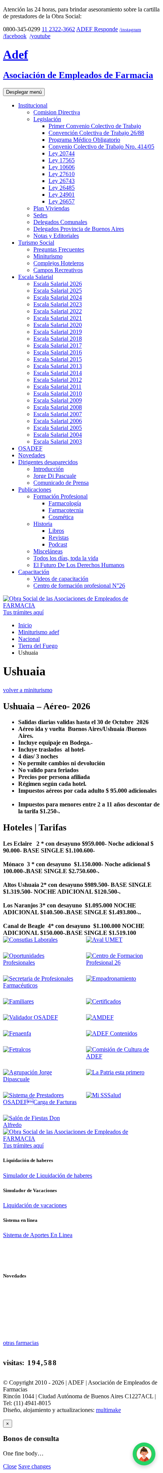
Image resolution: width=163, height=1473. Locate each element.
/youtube (40, 36)
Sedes (40, 215)
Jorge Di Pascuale (54, 476)
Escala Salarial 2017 (57, 345)
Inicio (25, 625)
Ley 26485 (62, 187)
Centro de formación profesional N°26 (79, 585)
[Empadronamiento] (111, 978)
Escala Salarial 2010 (57, 393)
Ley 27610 (62, 174)
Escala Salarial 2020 (57, 325)
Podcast (58, 544)
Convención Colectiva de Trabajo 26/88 (96, 133)
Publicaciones (34, 489)
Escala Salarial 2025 (57, 290)
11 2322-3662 (58, 29)
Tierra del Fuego (38, 646)
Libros (56, 530)
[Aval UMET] (104, 939)
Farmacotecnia (66, 510)
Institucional (32, 105)
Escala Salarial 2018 (57, 338)
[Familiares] (18, 1001)
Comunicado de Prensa (61, 482)
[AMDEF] (100, 1017)
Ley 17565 (62, 160)
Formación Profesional (60, 496)
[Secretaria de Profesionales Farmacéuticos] (40, 985)
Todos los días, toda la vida (65, 558)
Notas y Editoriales (56, 235)
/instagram (130, 29)
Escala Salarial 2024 (57, 297)
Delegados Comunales (60, 222)
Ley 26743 (62, 181)
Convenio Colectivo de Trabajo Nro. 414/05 (101, 146)
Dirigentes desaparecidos (48, 462)
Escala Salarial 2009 (57, 400)
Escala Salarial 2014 (57, 373)
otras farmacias (21, 1343)
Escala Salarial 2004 (57, 434)
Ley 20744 (62, 153)
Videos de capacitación (60, 578)
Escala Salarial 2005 (57, 428)
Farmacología (65, 503)
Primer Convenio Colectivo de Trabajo (95, 126)
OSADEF (30, 448)
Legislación (47, 119)
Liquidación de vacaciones (35, 1205)
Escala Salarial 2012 (57, 380)
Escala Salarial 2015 (57, 359)
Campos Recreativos (58, 270)
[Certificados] (103, 1001)
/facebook (15, 36)
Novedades (31, 455)
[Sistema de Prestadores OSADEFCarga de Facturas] (40, 1102)
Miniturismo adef (38, 632)
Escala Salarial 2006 (57, 421)
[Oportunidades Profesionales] (40, 962)
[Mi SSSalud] (103, 1095)
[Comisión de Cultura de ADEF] (123, 1056)
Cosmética (61, 517)
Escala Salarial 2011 (57, 386)
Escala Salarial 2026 (57, 283)
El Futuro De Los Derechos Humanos (78, 565)
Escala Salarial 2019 (57, 332)
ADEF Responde (97, 29)
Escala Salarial (35, 277)
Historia (42, 524)
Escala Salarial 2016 (57, 352)
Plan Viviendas (51, 208)
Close (10, 1466)
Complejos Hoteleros (58, 263)
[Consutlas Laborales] (30, 939)
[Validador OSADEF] (30, 1017)
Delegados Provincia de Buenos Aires (78, 229)
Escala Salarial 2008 (57, 407)
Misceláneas (48, 551)
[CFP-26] (123, 962)
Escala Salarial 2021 (57, 318)
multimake (108, 1410)
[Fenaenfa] (17, 1033)
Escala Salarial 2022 (57, 311)
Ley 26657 (62, 201)
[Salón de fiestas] (40, 1125)
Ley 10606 (62, 167)
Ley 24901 (62, 194)
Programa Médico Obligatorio (84, 139)
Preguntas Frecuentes (58, 249)
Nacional (29, 639)
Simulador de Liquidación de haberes (47, 1175)
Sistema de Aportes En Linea (37, 1235)
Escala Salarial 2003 (57, 441)
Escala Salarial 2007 (57, 414)
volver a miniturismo (27, 690)
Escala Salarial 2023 (57, 304)
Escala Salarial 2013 (57, 366)
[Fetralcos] (17, 1049)
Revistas (59, 537)
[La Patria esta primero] (115, 1072)
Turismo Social (36, 242)
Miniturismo (48, 256)
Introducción (48, 469)
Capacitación (33, 572)
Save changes (34, 1466)
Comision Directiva (56, 112)
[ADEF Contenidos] (111, 1033)
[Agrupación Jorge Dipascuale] (40, 1079)
